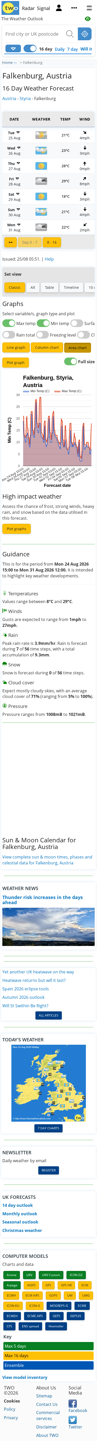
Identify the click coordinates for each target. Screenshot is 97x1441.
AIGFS (31, 1285)
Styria (25, 98)
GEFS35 (75, 1316)
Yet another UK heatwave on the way (38, 972)
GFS (48, 1285)
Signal (43, 8)
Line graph (16, 347)
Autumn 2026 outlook (23, 997)
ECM (84, 1285)
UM (69, 1295)
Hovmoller (56, 1326)
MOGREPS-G (59, 1306)
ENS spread (30, 1326)
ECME (82, 1306)
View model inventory (24, 1377)
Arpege (12, 1285)
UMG (86, 1295)
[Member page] (58, 8)
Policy (9, 1409)
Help (49, 259)
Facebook (78, 1410)
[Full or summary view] (10, 242)
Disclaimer (46, 1427)
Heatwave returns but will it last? (34, 980)
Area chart (78, 347)
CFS (9, 1326)
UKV (29, 1275)
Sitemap (44, 1396)
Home (7, 62)
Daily (60, 49)
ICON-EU (13, 1306)
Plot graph (16, 362)
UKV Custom (51, 1275)
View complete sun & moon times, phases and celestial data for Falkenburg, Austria (47, 860)
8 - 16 (52, 242)
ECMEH (12, 1316)
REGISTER (49, 1170)
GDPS (53, 1295)
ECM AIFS (32, 1295)
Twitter (75, 1427)
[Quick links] (74, 8)
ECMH (11, 1295)
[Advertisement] (48, 784)
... (15, 62)
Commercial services (48, 1415)
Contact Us (47, 1404)
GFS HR (66, 1285)
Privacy (11, 1417)
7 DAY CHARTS (48, 1128)
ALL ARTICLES (48, 1015)
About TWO (47, 1435)
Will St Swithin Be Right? (25, 1006)
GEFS (56, 1316)
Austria (9, 98)
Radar (28, 8)
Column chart (47, 347)
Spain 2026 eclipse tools (25, 989)
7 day (72, 49)
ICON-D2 (76, 1275)
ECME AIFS (35, 1316)
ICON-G (34, 1306)
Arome (12, 1275)
